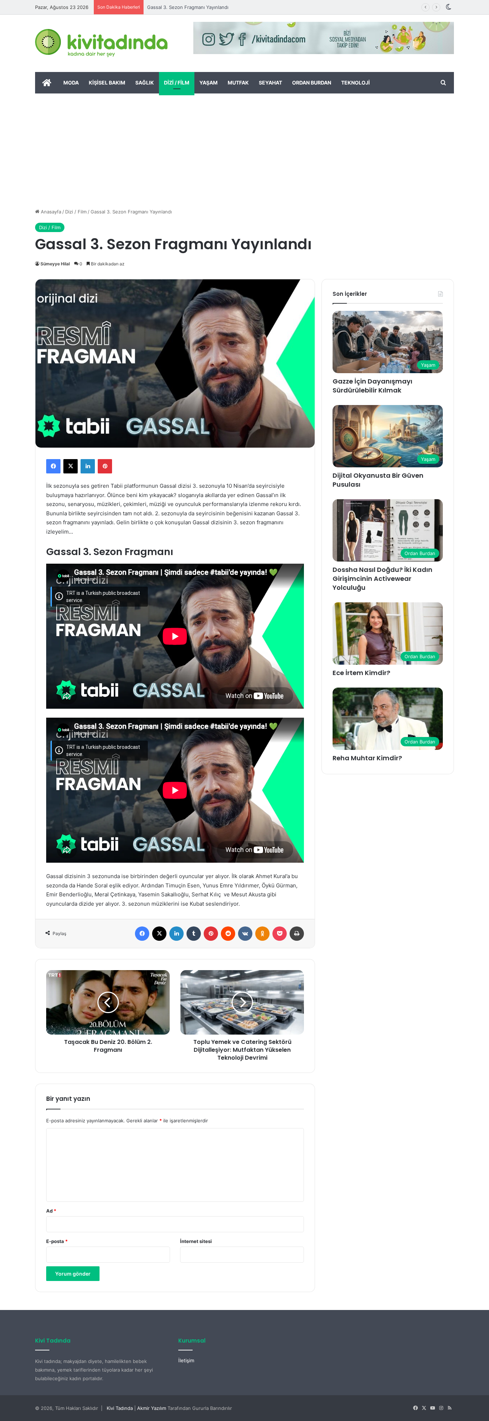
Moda (71, 83)
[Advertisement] (244, 147)
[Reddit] (228, 933)
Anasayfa (50, 212)
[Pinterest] (105, 466)
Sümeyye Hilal (55, 263)
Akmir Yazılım (151, 1408)
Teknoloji (355, 83)
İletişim (186, 1360)
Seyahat (270, 83)
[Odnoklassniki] (262, 933)
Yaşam (208, 83)
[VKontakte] (245, 933)
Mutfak (238, 83)
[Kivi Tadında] (101, 43)
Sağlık (144, 83)
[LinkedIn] (88, 466)
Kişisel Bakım (107, 83)
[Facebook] (53, 466)
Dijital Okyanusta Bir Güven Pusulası (378, 480)
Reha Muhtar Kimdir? (367, 757)
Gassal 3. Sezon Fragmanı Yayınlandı (187, 7)
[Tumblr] (194, 933)
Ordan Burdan (311, 83)
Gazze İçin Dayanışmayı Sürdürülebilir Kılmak (372, 386)
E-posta (57, 1241)
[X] (70, 466)
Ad (51, 1211)
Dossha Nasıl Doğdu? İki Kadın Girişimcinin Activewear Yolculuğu (382, 578)
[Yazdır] (297, 933)
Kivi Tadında (120, 1408)
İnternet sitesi (196, 1241)
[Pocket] (279, 933)
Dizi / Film (176, 83)
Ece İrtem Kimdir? (361, 672)
